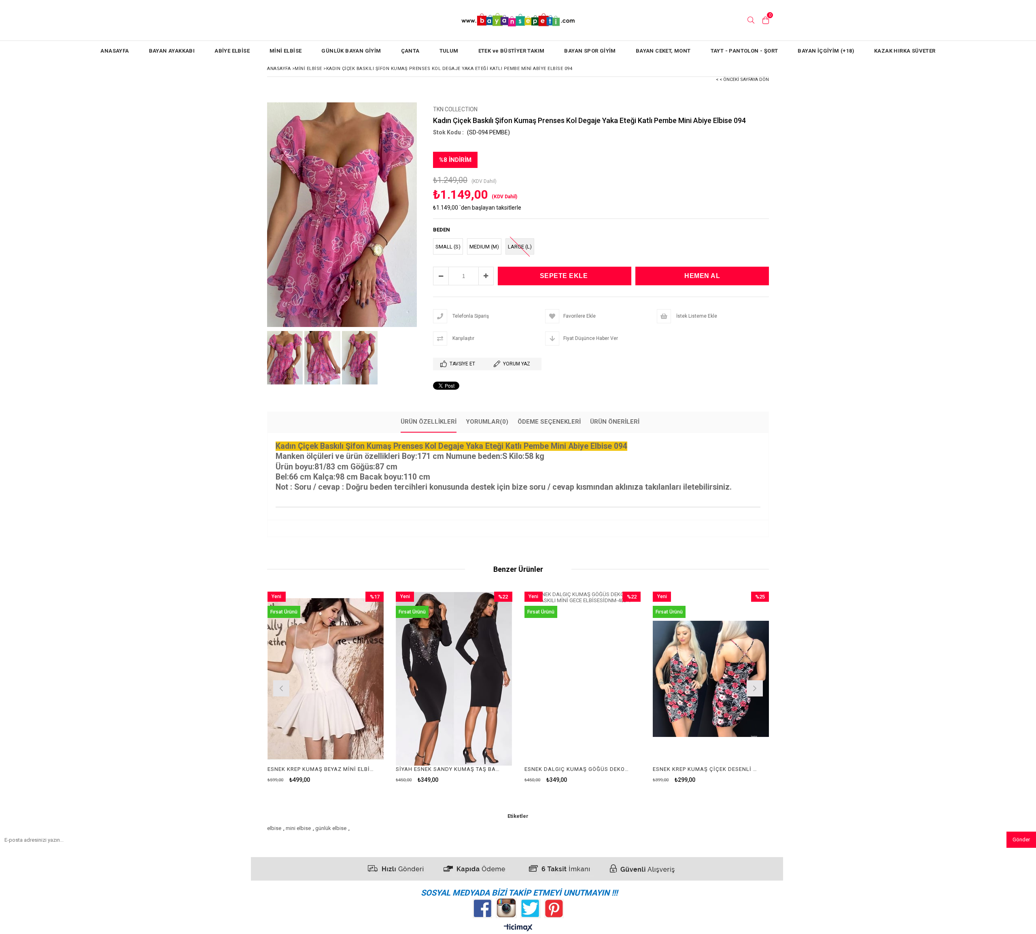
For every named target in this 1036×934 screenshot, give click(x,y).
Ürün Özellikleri (428, 421)
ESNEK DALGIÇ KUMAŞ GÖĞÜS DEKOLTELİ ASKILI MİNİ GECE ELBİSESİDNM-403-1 (577, 769)
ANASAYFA (114, 51)
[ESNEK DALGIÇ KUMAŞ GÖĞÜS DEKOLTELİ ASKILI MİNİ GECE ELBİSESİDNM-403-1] (582, 679)
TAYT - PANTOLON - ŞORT (744, 51)
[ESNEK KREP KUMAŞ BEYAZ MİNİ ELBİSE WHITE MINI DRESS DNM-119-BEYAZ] (325, 679)
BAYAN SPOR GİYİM (590, 51)
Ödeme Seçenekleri (549, 421)
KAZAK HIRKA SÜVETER (905, 51)
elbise (274, 828)
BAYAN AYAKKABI (172, 51)
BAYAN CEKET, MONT (663, 51)
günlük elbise (330, 828)
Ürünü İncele (353, 687)
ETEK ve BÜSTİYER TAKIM (511, 51)
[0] (765, 20)
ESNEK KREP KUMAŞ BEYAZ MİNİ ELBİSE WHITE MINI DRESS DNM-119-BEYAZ (320, 769)
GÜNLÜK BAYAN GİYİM (351, 51)
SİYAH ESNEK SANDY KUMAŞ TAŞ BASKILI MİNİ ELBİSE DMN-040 (449, 769)
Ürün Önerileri (614, 421)
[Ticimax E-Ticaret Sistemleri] (518, 928)
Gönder (1021, 839)
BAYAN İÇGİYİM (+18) (826, 51)
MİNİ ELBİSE (285, 51)
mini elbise (298, 828)
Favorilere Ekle (325, 687)
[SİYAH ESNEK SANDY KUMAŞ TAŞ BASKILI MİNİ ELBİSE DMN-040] (454, 679)
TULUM (449, 51)
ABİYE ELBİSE (232, 51)
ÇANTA (410, 51)
